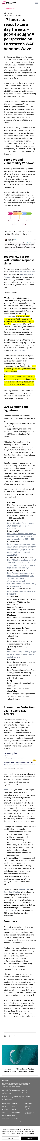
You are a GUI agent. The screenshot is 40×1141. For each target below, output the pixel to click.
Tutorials (14, 1109)
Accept (29, 1138)
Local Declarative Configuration (29, 1112)
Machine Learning (6, 1115)
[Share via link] (14, 1036)
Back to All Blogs (10, 8)
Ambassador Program (17, 1121)
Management (5, 1118)
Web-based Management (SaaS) (28, 1108)
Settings (10, 1138)
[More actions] (35, 14)
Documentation (16, 1112)
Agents (3, 1112)
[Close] (37, 1129)
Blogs (13, 1106)
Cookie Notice (29, 1133)
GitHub (13, 1115)
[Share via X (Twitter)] (5, 1036)
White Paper (15, 1118)
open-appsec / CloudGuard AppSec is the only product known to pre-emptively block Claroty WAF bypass (19, 1070)
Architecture (5, 1109)
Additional (14, 1124)
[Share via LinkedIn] (9, 1036)
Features (4, 1106)
